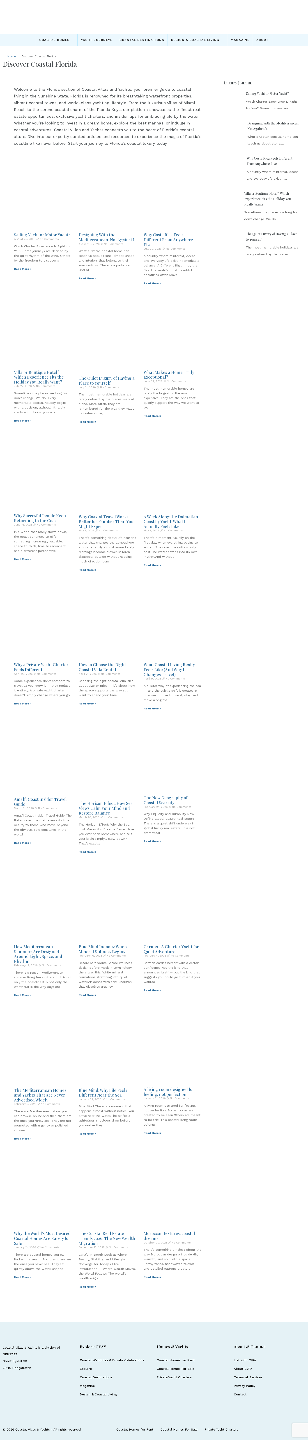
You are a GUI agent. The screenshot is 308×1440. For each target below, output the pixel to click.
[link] (233, 99)
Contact (240, 1394)
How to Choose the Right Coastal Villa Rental (102, 667)
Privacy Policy (244, 1386)
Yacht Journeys (97, 40)
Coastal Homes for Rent (176, 1360)
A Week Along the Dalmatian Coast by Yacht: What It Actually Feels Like (171, 521)
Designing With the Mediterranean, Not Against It (107, 237)
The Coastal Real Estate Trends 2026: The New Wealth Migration (107, 1238)
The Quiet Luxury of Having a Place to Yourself (107, 380)
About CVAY (243, 1368)
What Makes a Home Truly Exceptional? (169, 375)
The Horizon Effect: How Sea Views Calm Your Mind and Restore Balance (106, 808)
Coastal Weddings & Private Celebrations (112, 1360)
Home (11, 56)
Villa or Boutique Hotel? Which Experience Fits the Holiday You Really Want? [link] (267, 198)
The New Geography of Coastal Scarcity (165, 800)
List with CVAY (245, 1360)
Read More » (22, 269)
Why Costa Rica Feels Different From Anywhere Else (168, 239)
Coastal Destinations (142, 40)
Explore (86, 1368)
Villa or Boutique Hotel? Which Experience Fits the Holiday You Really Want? (39, 377)
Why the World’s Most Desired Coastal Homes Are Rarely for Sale (42, 1238)
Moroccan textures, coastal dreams (169, 1236)
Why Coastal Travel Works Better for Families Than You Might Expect (106, 521)
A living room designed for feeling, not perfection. (169, 1092)
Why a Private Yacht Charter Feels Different (41, 667)
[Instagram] (285, 1429)
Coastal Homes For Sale (175, 1368)
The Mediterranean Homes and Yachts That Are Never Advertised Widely (40, 1095)
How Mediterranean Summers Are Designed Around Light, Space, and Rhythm (38, 954)
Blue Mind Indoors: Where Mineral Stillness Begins (104, 949)
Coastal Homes (54, 40)
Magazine (240, 40)
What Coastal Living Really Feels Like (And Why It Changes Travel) (169, 669)
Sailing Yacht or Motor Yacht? (42, 234)
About (262, 40)
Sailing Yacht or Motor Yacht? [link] (267, 93)
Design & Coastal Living (195, 40)
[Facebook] (278, 1429)
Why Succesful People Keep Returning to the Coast (40, 518)
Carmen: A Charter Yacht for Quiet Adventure (171, 949)
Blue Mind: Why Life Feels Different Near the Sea (103, 1093)
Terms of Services (248, 1377)
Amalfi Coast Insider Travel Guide (40, 802)
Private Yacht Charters (174, 1377)
